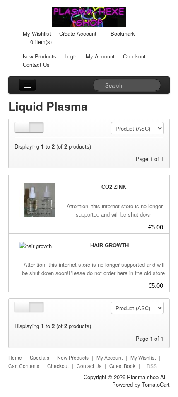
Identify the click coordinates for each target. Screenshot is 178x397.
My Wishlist (37, 33)
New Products (39, 56)
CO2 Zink (113, 187)
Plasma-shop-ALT (148, 377)
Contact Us (36, 64)
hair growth (109, 245)
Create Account (77, 33)
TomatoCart (156, 384)
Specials (39, 357)
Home (15, 357)
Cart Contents (23, 365)
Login (71, 56)
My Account (100, 56)
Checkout (134, 56)
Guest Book (122, 365)
